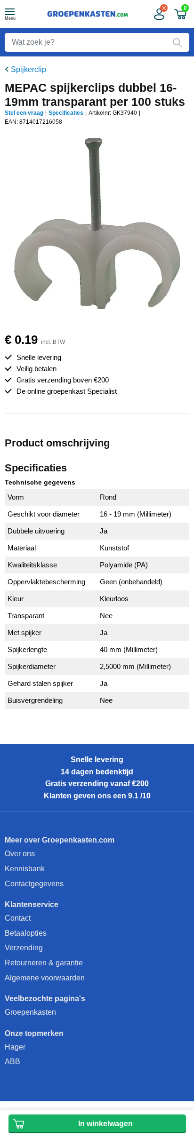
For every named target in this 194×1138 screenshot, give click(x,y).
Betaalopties (26, 933)
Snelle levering (97, 760)
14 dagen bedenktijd (97, 772)
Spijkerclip (28, 69)
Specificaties (65, 113)
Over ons (20, 854)
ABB (12, 1062)
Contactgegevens (34, 884)
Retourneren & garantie (44, 963)
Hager (15, 1047)
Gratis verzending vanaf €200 (97, 784)
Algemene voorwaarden (45, 978)
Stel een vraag (24, 113)
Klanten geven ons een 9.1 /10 (97, 796)
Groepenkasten (30, 1012)
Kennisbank (25, 869)
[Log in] (158, 14)
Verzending (24, 948)
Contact (18, 918)
